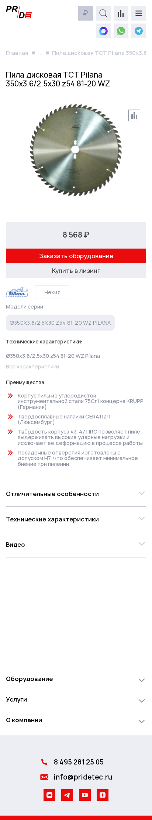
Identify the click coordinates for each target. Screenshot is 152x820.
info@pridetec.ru (83, 777)
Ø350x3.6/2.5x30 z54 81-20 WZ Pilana (60, 322)
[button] (76, 493)
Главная (17, 52)
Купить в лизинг (76, 271)
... (40, 53)
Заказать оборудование (76, 256)
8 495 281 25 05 (79, 762)
